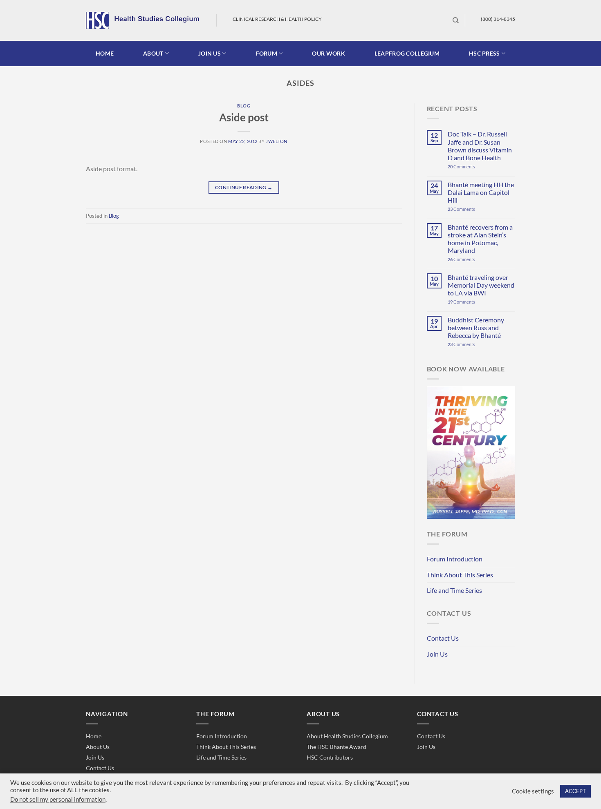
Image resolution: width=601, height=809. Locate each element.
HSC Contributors (330, 757)
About (153, 53)
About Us (98, 746)
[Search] (456, 20)
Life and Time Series (454, 590)
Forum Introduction (454, 559)
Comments (461, 166)
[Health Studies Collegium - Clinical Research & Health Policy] (145, 20)
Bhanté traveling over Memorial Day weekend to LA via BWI (481, 285)
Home (105, 53)
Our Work (328, 53)
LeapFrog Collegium (407, 53)
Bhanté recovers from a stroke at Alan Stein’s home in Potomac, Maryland (480, 239)
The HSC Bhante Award (336, 746)
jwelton (276, 141)
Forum (266, 53)
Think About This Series (460, 575)
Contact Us (443, 638)
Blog (243, 105)
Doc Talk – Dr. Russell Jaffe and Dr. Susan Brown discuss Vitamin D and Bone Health (480, 145)
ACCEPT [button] (575, 791)
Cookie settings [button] (533, 791)
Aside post (244, 117)
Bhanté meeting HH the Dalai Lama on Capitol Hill (481, 192)
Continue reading (244, 187)
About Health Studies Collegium (347, 736)
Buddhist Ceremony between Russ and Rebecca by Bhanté (476, 327)
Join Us (437, 654)
